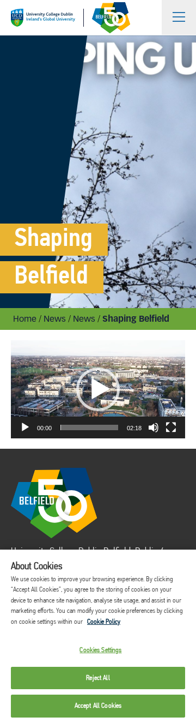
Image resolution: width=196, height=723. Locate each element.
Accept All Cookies (98, 705)
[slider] (89, 427)
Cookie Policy (103, 621)
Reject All (97, 678)
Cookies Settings (100, 650)
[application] (98, 389)
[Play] (25, 427)
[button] (98, 389)
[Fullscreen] (171, 427)
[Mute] (153, 427)
